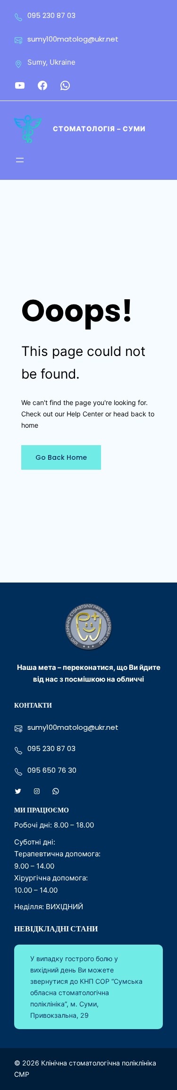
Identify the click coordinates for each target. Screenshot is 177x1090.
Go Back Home (61, 457)
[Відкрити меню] (19, 160)
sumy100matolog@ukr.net (72, 39)
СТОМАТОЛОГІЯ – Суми (99, 129)
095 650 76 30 (51, 770)
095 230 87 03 (51, 15)
